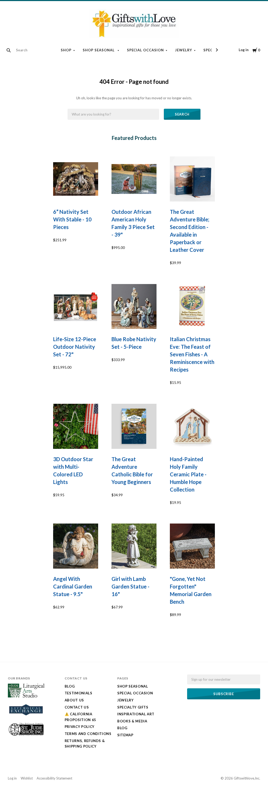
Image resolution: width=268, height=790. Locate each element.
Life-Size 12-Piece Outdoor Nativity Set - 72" (74, 346)
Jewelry (183, 50)
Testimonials (78, 693)
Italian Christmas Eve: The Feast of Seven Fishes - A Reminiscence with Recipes (192, 354)
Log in (244, 50)
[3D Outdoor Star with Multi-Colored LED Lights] (75, 426)
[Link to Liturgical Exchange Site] (26, 718)
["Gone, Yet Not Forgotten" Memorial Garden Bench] (192, 546)
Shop (66, 50)
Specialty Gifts (132, 707)
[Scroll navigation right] (217, 50)
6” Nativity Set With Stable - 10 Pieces (72, 219)
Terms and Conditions (88, 734)
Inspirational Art (135, 714)
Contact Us (77, 707)
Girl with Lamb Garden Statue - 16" (130, 586)
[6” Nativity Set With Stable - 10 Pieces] (75, 178)
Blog (70, 686)
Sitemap (125, 735)
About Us (74, 700)
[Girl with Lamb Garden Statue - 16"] (134, 546)
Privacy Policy (79, 726)
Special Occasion (145, 50)
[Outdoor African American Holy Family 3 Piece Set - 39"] (134, 178)
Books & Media (132, 721)
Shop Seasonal (99, 50)
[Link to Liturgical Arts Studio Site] (26, 696)
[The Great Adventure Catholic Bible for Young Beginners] (134, 426)
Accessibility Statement (54, 778)
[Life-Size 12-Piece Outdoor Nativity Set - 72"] (75, 306)
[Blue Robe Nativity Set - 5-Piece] (134, 306)
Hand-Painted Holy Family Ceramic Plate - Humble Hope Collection (188, 474)
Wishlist (27, 778)
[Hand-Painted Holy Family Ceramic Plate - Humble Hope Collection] (192, 426)
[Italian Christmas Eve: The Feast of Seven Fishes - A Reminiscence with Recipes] (192, 306)
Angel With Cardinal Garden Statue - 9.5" (72, 586)
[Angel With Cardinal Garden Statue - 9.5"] (75, 546)
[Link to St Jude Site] (26, 735)
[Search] (9, 50)
